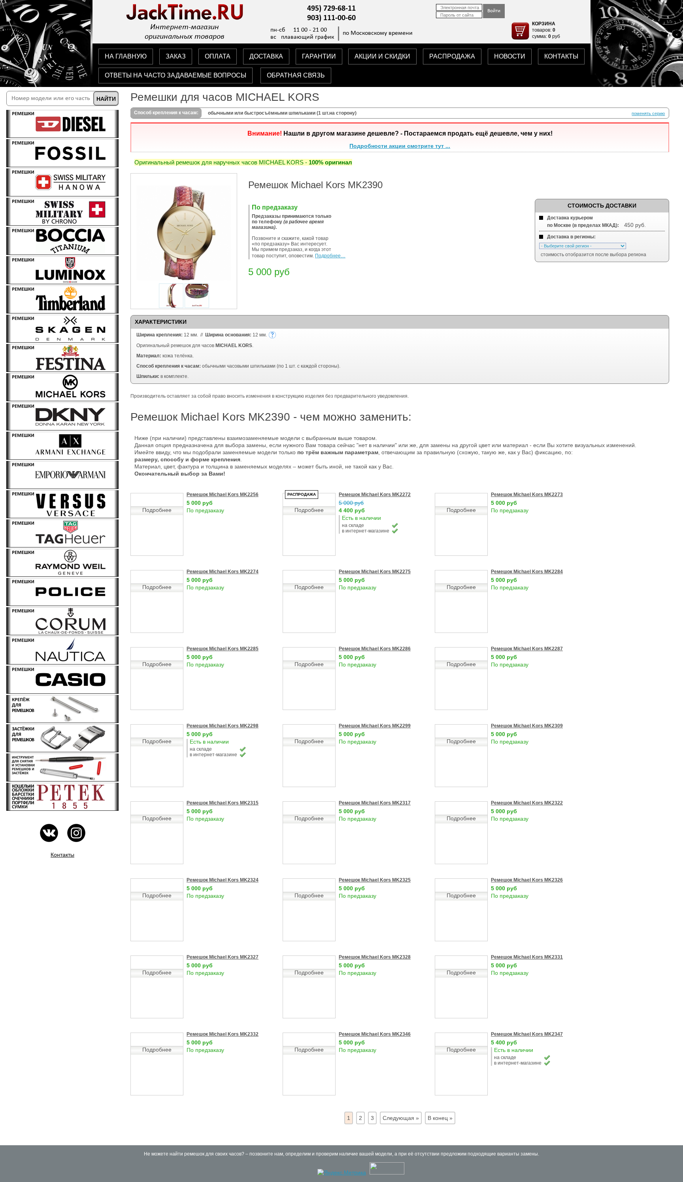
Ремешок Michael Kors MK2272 (375, 494)
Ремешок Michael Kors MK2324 (222, 880)
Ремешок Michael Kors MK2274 (222, 571)
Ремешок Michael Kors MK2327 (222, 957)
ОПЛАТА (217, 56)
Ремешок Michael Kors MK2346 (375, 1034)
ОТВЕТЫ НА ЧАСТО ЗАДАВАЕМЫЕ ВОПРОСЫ (175, 75)
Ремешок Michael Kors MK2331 (527, 957)
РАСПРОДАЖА (452, 56)
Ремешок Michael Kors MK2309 (527, 726)
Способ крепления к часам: (166, 112)
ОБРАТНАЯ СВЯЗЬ (296, 75)
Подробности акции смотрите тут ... (399, 146)
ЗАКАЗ (176, 56)
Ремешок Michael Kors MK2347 (527, 1034)
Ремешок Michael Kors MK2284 (527, 571)
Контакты (62, 855)
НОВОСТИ (509, 56)
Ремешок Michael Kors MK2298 (222, 726)
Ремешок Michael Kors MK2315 (222, 803)
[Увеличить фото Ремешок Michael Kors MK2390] (183, 278)
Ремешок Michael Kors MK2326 (527, 880)
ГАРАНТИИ (319, 56)
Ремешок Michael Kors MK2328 (375, 957)
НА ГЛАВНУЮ (126, 56)
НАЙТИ (106, 99)
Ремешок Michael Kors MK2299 (375, 726)
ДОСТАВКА (266, 56)
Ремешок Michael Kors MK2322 (527, 803)
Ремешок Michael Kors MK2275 (375, 571)
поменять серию (648, 113)
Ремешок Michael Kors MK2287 (527, 648)
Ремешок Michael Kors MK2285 (222, 648)
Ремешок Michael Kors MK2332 (222, 1034)
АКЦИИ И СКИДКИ (382, 56)
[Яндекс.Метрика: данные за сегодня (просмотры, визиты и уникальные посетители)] (341, 1172)
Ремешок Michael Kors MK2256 (222, 494)
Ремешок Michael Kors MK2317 (375, 803)
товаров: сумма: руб (546, 30)
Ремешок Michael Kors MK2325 (375, 880)
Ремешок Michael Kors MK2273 (527, 494)
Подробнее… (330, 256)
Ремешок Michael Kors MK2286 (375, 648)
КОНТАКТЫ (561, 56)
